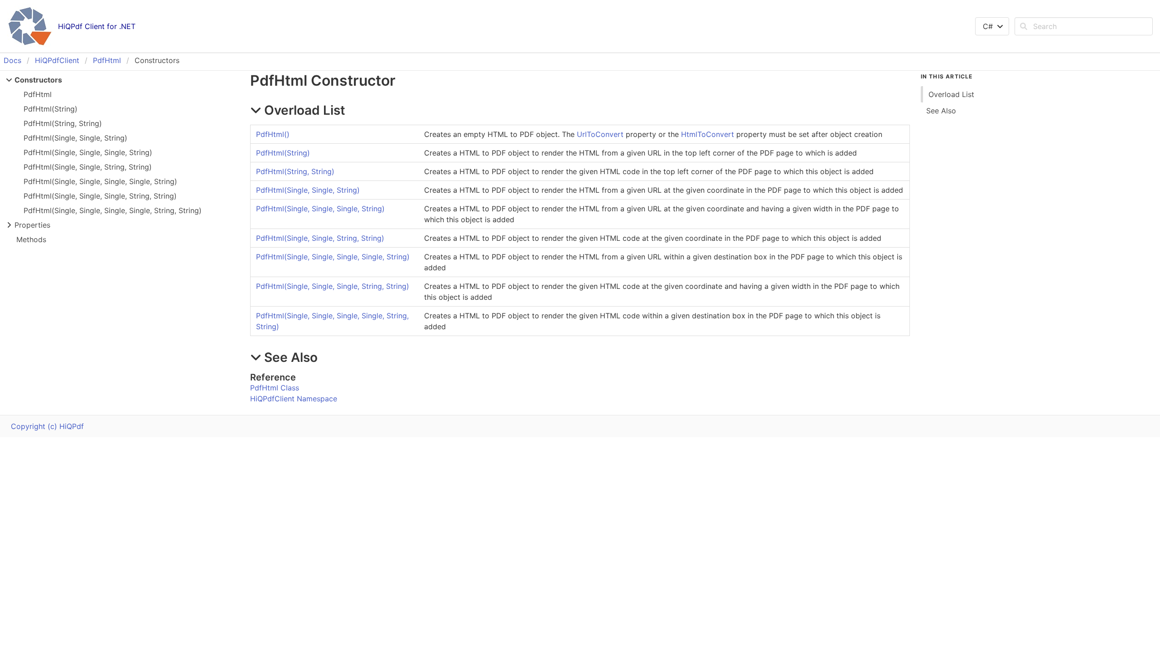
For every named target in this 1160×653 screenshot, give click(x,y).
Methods (31, 239)
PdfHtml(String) (50, 108)
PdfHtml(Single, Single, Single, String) (88, 152)
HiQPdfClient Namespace (293, 398)
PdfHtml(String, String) (63, 123)
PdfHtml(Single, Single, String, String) (88, 166)
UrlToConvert (600, 134)
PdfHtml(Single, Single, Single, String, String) (100, 195)
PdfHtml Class (274, 387)
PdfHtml (107, 60)
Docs (12, 60)
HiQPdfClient (57, 60)
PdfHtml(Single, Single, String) (75, 137)
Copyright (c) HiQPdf (47, 426)
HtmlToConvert (707, 134)
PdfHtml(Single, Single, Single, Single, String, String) (113, 210)
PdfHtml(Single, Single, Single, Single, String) (100, 181)
